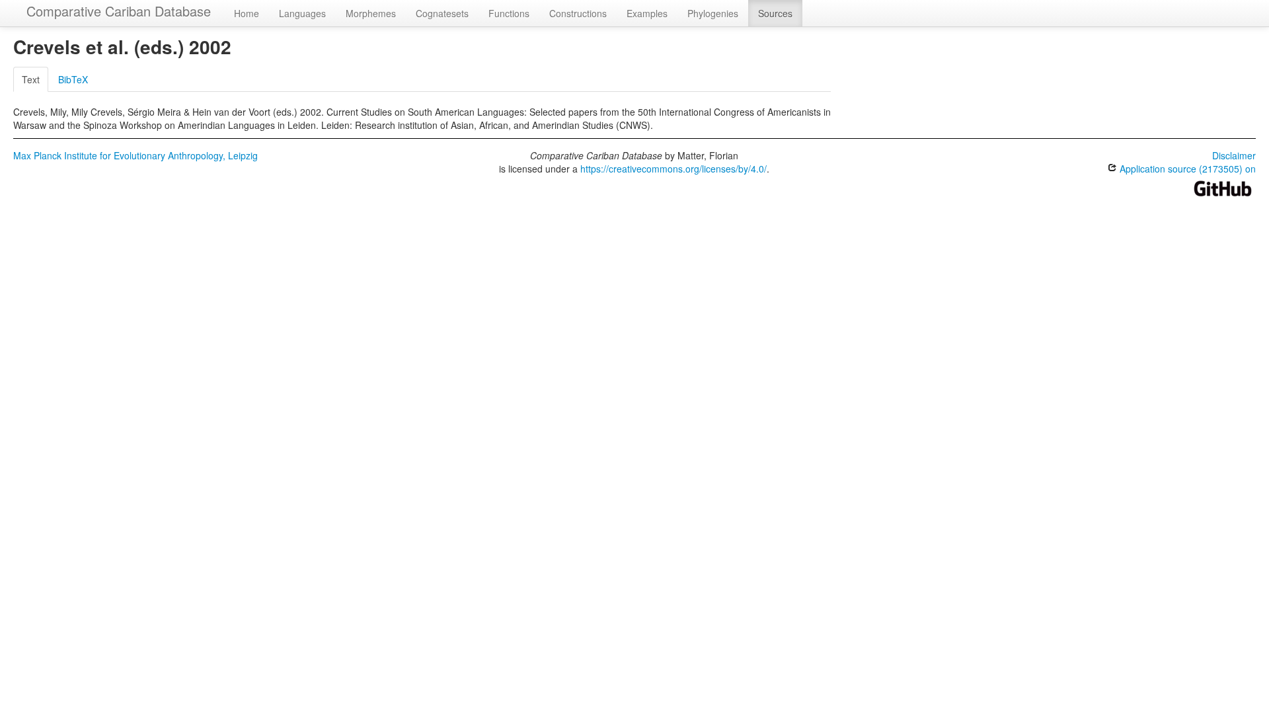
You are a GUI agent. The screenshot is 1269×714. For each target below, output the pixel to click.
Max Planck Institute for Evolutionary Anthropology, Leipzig (135, 155)
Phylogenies (712, 13)
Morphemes (371, 13)
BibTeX (73, 79)
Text (31, 79)
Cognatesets (442, 13)
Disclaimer (1234, 155)
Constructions (578, 13)
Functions (508, 13)
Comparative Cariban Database (118, 10)
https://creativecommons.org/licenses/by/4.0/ (673, 168)
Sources (775, 13)
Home (246, 13)
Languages (302, 13)
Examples (647, 13)
